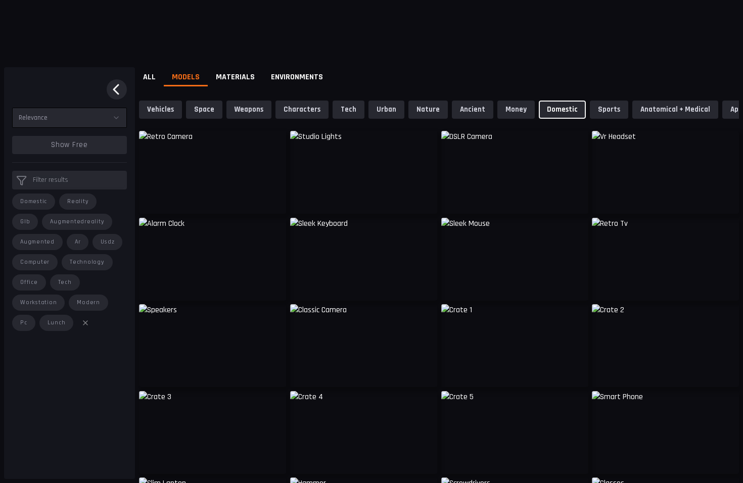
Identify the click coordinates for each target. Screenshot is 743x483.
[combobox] (69, 118)
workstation (38, 302)
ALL (149, 77)
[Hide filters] (117, 89)
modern (88, 302)
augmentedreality (77, 221)
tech (65, 282)
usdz (107, 242)
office (29, 282)
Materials (235, 77)
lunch (57, 322)
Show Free (69, 145)
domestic (33, 201)
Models (186, 77)
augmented (37, 242)
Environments (297, 77)
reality (77, 201)
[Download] (423, 458)
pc (23, 322)
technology (87, 262)
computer (35, 262)
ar (78, 242)
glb (25, 221)
